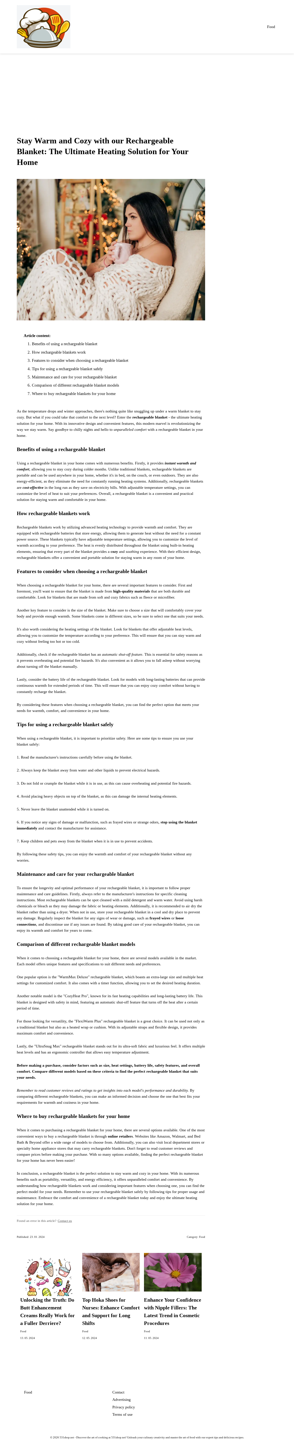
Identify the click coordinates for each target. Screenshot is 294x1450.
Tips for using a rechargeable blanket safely (67, 369)
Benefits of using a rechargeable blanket (64, 344)
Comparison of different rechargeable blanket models (75, 385)
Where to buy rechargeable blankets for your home (74, 393)
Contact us (65, 1221)
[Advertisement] (147, 86)
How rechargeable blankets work (59, 352)
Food (271, 27)
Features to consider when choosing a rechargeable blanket (80, 360)
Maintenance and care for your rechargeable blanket (74, 377)
